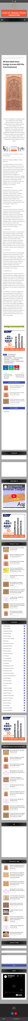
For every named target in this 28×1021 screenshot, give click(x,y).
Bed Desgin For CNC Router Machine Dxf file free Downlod (17, 771)
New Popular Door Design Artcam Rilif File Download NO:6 (16, 613)
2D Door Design (14, 628)
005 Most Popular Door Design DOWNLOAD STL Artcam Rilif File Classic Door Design (17, 401)
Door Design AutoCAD (14, 665)
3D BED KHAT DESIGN (14, 631)
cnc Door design (15, 359)
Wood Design (14, 705)
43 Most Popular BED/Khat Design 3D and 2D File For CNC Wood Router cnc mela (17, 569)
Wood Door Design (14, 708)
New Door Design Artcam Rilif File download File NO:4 (17, 386)
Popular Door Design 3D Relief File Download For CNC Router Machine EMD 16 (17, 605)
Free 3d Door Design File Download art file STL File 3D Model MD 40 (17, 779)
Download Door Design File (14, 675)
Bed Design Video (14, 648)
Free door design (20, 361)
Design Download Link (14, 326)
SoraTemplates (9, 1019)
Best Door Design (8, 358)
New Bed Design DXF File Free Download (17, 576)
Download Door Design (14, 673)
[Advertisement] (14, 39)
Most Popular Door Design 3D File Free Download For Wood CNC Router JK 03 (17, 883)
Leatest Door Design (11, 57)
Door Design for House (9, 361)
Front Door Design (14, 680)
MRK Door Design (14, 700)
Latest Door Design (14, 688)
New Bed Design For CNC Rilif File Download (17, 548)
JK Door (14, 685)
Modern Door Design (14, 698)
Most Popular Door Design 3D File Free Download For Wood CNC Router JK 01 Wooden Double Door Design (17, 875)
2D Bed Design (14, 626)
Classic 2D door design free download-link (16, 597)
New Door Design (14, 703)
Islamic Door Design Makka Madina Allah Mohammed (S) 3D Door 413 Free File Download (17, 919)
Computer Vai (23, 1019)
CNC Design (7, 359)
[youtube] (15, 1)
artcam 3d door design (9, 356)
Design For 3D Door (14, 660)
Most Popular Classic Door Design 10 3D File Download (16, 903)
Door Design (14, 663)
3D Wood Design (14, 636)
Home (4, 57)
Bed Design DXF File (14, 646)
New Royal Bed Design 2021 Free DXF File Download (16, 933)
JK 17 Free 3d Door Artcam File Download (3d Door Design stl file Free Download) (17, 897)
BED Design (14, 641)
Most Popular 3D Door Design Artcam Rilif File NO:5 (17, 393)
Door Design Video (14, 670)
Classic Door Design (18, 358)
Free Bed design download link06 (16, 910)
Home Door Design (14, 683)
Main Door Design (14, 693)
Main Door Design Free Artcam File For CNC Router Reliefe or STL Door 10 (17, 793)
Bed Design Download (14, 643)
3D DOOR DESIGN (11, 354)
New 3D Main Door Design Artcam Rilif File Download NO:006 (16, 584)
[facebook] (13, 1)
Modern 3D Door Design (14, 695)
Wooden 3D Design (14, 710)
